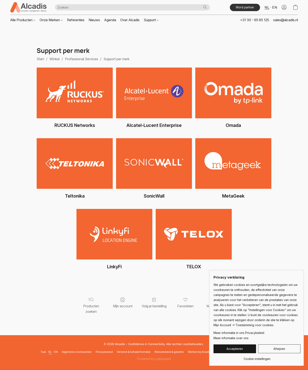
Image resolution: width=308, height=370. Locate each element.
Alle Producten (21, 20)
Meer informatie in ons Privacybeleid (239, 333)
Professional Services (81, 59)
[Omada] (233, 93)
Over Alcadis (130, 20)
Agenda (110, 20)
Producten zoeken (91, 309)
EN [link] (56, 351)
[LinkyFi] (114, 234)
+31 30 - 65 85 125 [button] (254, 20)
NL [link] (50, 351)
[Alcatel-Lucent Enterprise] (154, 93)
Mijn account (122, 306)
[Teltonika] (75, 163)
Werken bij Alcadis (199, 351)
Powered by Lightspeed (154, 359)
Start (40, 59)
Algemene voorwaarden (77, 351)
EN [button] (274, 7)
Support (150, 20)
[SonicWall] (154, 163)
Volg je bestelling (154, 306)
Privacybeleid (104, 351)
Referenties (75, 20)
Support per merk (116, 59)
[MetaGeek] (233, 163)
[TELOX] (194, 234)
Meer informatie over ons (231, 338)
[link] (257, 357)
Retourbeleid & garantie (169, 351)
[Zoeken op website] (205, 7)
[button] (28, 7)
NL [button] (267, 7)
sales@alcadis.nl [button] (285, 20)
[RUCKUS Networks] (75, 93)
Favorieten (185, 306)
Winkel (54, 59)
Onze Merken (50, 20)
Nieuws (94, 20)
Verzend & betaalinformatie (133, 351)
